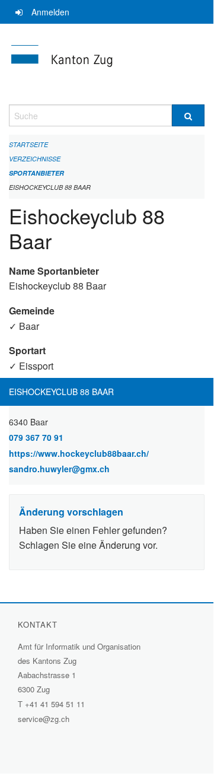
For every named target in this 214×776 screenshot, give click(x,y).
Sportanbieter (36, 172)
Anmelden (50, 12)
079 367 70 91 (36, 437)
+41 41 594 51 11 (55, 704)
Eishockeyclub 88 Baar (50, 187)
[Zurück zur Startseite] (107, 64)
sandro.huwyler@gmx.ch (59, 469)
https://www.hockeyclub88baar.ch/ (107, 453)
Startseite (28, 144)
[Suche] (188, 115)
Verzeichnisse (34, 158)
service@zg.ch (43, 718)
